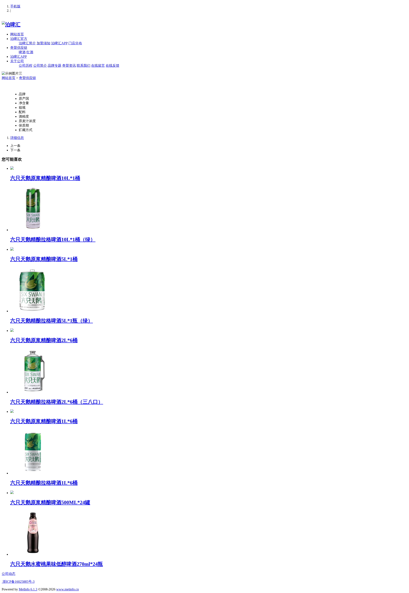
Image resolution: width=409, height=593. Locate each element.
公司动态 (8, 574)
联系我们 (83, 65)
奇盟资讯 (69, 65)
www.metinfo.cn (67, 589)
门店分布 (75, 43)
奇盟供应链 (18, 47)
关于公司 (17, 61)
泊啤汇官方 (18, 38)
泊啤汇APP (59, 43)
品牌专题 (54, 65)
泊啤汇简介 (27, 43)
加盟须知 (43, 43)
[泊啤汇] (11, 24)
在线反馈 (112, 65)
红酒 (29, 52)
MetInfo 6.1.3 (28, 589)
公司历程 (25, 65)
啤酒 (22, 52)
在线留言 (98, 65)
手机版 (15, 6)
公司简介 (40, 65)
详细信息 (17, 138)
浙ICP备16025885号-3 (18, 581)
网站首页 (17, 34)
